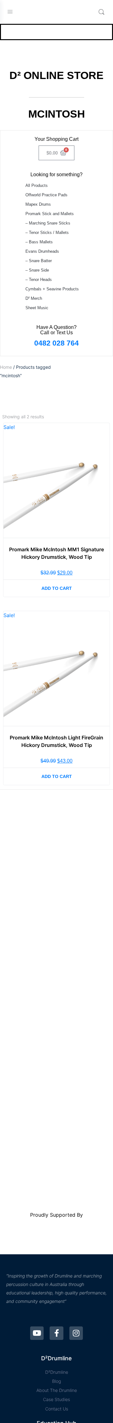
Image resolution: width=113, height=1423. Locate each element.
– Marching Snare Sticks (47, 223)
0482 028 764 (56, 343)
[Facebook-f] (56, 1333)
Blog (56, 1381)
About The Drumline (56, 1390)
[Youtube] (37, 1333)
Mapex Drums (38, 204)
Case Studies (56, 1399)
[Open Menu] (10, 11)
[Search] (101, 12)
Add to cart (56, 588)
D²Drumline (56, 1372)
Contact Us (56, 1408)
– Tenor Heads (38, 279)
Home (6, 367)
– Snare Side (37, 270)
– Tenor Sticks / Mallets (47, 232)
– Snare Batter (38, 260)
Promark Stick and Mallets (49, 213)
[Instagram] (76, 1333)
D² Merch (33, 298)
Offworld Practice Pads (46, 195)
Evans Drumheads (42, 251)
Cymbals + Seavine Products (52, 289)
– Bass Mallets (39, 242)
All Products (36, 185)
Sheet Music (36, 307)
